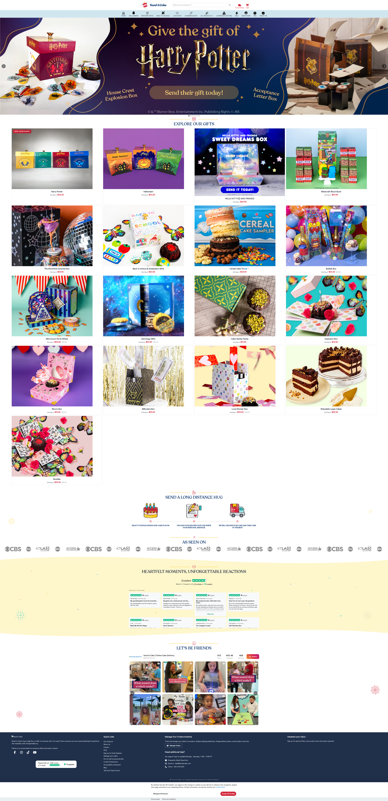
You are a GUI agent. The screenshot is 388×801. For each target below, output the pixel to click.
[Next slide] (384, 66)
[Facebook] (15, 752)
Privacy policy (155, 799)
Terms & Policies (213, 779)
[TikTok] (28, 752)
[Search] (230, 5)
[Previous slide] (4, 66)
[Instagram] (21, 752)
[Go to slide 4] (195, 115)
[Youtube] (35, 752)
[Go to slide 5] (197, 115)
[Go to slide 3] (193, 115)
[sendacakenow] (135, 656)
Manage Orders (175, 746)
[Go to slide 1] (189, 115)
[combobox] (201, 5)
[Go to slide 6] (199, 115)
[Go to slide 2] (191, 115)
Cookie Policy (220, 787)
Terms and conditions (169, 799)
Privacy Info (203, 779)
